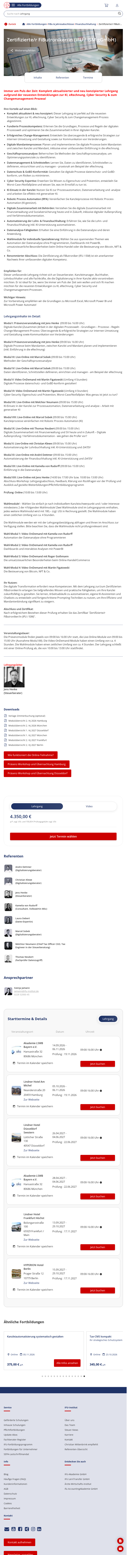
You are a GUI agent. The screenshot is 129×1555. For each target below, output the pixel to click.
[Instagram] (33, 1529)
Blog (6, 1474)
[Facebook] (20, 1529)
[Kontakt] (7, 1529)
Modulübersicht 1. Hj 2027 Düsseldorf (28, 730)
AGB (6, 1488)
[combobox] (63, 14)
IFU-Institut (71, 1407)
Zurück (12, 24)
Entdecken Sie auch (75, 1461)
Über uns (69, 1420)
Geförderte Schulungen (16, 1420)
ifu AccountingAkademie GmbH (81, 1488)
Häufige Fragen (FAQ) (15, 1479)
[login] (117, 5)
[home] (23, 24)
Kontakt (69, 1439)
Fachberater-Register (15, 1439)
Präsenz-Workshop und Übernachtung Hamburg (37, 764)
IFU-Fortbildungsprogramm (18, 1444)
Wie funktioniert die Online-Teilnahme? (31, 755)
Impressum (10, 1498)
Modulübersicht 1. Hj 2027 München (27, 735)
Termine (88, 77)
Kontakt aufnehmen (19, 1542)
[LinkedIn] (39, 1529)
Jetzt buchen (97, 1064)
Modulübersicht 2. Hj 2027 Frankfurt (27, 740)
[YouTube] (14, 1529)
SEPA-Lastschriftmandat (16, 1454)
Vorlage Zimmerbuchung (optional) (26, 715)
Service (7, 1407)
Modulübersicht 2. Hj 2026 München (27, 725)
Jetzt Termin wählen (63, 836)
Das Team (70, 1425)
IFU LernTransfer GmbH (77, 1479)
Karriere (69, 1434)
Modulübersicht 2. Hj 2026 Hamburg (27, 720)
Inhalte (38, 77)
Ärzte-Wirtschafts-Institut (78, 1483)
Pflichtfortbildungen (14, 1429)
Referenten (62, 77)
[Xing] (27, 1529)
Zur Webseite (31, 1099)
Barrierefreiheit (12, 1508)
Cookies (8, 1503)
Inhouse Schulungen (14, 1425)
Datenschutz (10, 1493)
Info (6, 1461)
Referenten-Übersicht (76, 1449)
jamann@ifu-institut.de (26, 991)
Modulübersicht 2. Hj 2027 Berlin (25, 744)
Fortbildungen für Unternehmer (20, 1449)
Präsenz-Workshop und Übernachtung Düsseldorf (37, 773)
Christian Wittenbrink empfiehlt (81, 1444)
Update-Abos (10, 1434)
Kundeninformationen (15, 1483)
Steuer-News (71, 1429)
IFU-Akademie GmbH (75, 1474)
